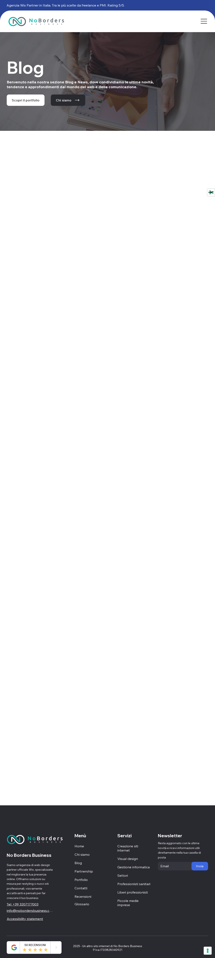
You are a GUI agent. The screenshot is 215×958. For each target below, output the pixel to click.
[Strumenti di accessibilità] (211, 192)
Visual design (127, 859)
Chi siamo (82, 854)
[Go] (56, 947)
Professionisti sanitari (133, 884)
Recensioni (83, 896)
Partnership (84, 871)
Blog (78, 863)
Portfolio (81, 880)
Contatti (81, 888)
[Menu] (204, 21)
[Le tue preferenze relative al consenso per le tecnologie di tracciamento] (208, 951)
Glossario (82, 904)
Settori (122, 875)
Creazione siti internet (127, 848)
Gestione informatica (133, 867)
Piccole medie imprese (128, 903)
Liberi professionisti (132, 892)
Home (79, 846)
